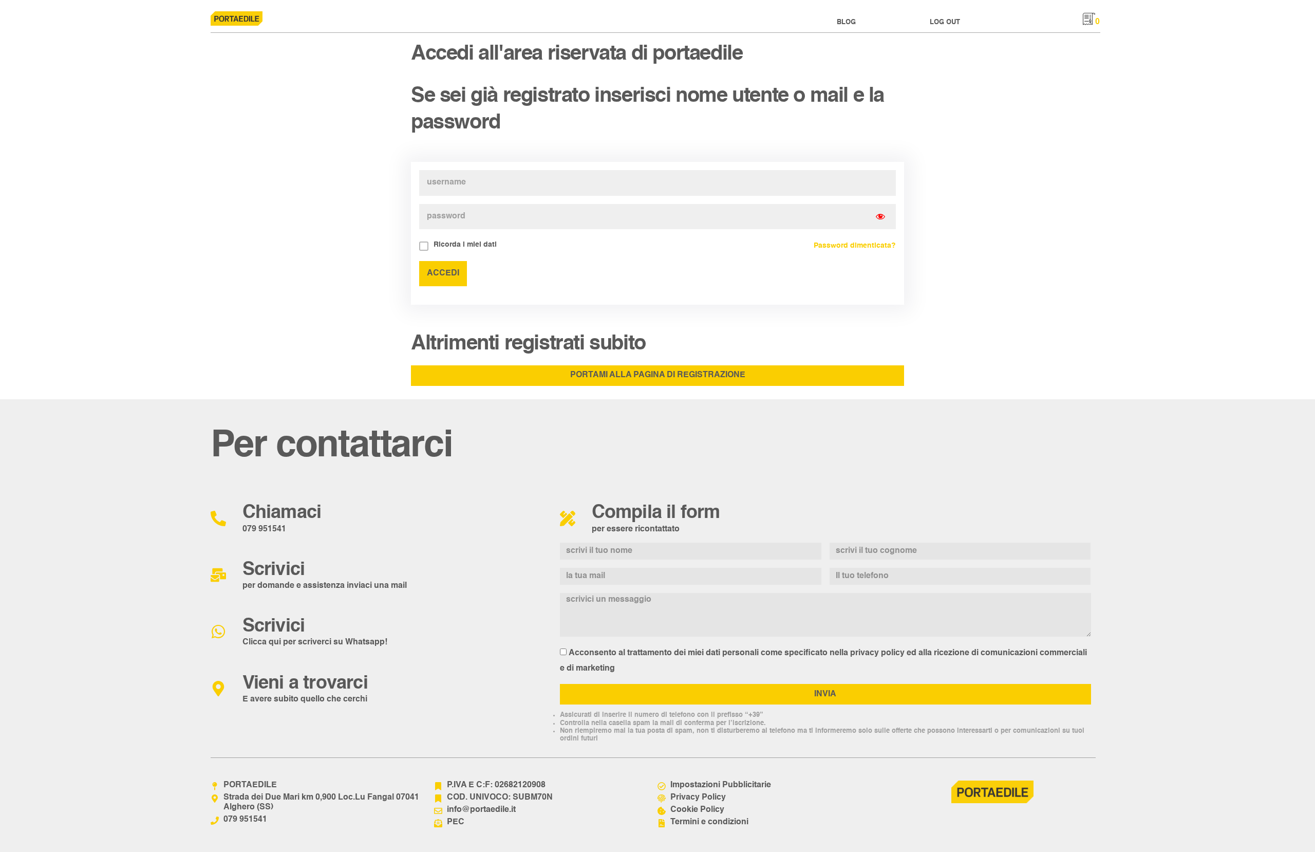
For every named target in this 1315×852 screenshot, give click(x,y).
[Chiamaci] (218, 518)
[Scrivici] (218, 575)
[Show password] (880, 216)
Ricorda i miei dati (465, 244)
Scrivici (273, 570)
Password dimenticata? (855, 245)
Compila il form (656, 513)
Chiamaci (282, 513)
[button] (846, 22)
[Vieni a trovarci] (218, 688)
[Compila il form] (567, 518)
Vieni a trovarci (305, 683)
